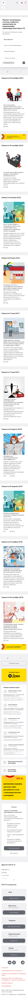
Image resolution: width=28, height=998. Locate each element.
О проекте (5, 967)
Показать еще (14, 663)
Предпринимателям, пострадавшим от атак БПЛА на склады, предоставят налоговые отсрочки (13, 723)
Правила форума (7, 983)
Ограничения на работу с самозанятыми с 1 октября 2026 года (13, 749)
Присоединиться (14, 926)
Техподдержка (6, 986)
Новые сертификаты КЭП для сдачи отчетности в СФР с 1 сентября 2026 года (13, 710)
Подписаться (14, 898)
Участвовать (14, 912)
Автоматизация (9, 51)
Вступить (14, 940)
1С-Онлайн (5, 875)
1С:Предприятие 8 (8, 63)
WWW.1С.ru (5, 869)
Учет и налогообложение (13, 45)
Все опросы (14, 853)
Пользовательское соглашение (12, 970)
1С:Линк (4, 872)
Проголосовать (13, 848)
